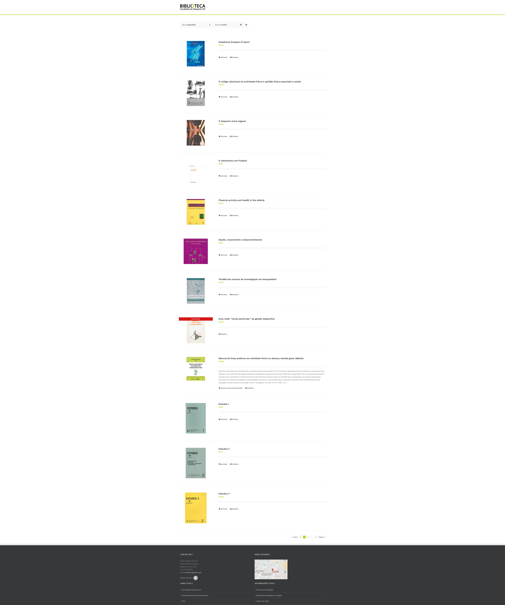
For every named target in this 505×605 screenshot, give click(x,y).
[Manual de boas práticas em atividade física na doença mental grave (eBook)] (196, 369)
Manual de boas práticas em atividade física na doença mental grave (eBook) (261, 358)
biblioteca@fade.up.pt (193, 572)
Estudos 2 (224, 449)
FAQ (183, 601)
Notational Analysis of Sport (234, 42)
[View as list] (246, 24)
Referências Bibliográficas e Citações (269, 595)
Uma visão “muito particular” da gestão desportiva (247, 318)
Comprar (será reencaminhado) (232, 388)
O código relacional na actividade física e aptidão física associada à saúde (260, 81)
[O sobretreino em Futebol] (196, 172)
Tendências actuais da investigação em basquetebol (247, 279)
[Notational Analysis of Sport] (196, 54)
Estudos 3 (224, 493)
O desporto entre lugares (232, 121)
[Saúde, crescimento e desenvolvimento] (196, 251)
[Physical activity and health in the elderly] (196, 212)
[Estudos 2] (196, 463)
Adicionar (224, 57)
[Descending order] (209, 24)
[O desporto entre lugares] (196, 133)
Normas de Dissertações (264, 590)
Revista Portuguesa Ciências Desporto (195, 595)
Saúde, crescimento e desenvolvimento (240, 239)
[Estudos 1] (196, 418)
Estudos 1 (224, 404)
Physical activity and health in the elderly (241, 200)
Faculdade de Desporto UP (191, 590)
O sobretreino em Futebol (233, 160)
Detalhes (235, 57)
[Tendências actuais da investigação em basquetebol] (196, 291)
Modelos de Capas (262, 601)
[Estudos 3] (196, 508)
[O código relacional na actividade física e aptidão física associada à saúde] (196, 93)
